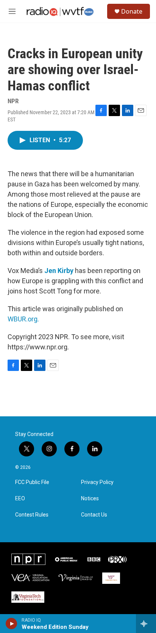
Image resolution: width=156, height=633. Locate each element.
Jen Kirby (58, 271)
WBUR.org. (23, 319)
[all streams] (146, 623)
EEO (20, 498)
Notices (90, 498)
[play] (11, 623)
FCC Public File (32, 482)
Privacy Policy (97, 482)
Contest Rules (31, 515)
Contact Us (94, 515)
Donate (131, 11)
